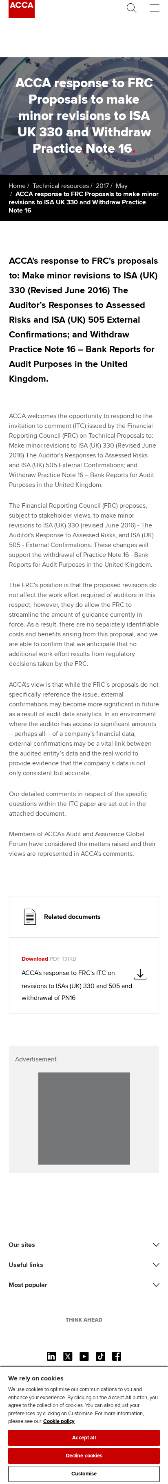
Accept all (83, 1437)
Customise (84, 1473)
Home (17, 186)
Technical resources (61, 186)
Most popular (28, 1285)
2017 (102, 186)
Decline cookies (84, 1455)
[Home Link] (84, 1320)
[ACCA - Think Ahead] (22, 16)
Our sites (22, 1245)
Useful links (26, 1265)
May (122, 186)
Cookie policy (59, 1421)
